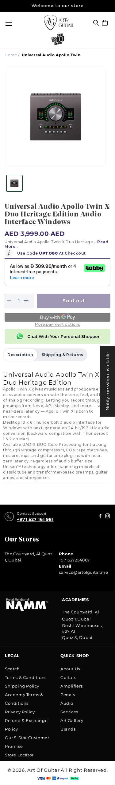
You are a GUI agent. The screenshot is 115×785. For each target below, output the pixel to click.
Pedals (67, 694)
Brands (68, 729)
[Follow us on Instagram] (100, 517)
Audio (66, 703)
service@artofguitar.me (83, 572)
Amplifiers (71, 686)
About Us (70, 668)
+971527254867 (74, 559)
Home (11, 55)
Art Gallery (71, 720)
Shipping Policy (22, 686)
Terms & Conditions (26, 677)
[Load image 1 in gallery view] (14, 183)
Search (12, 668)
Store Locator (19, 754)
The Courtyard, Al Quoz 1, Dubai (28, 556)
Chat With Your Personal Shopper (63, 336)
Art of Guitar (43, 770)
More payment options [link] (57, 324)
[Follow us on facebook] (107, 517)
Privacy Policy (20, 711)
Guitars (68, 677)
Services (69, 711)
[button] (96, 23)
